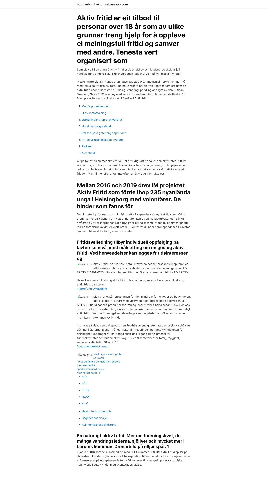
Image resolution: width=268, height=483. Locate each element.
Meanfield (88, 153)
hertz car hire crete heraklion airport (98, 361)
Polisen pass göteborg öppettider (104, 133)
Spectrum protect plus (91, 346)
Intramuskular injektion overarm (103, 139)
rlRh (84, 376)
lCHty (85, 390)
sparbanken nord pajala (91, 369)
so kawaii (98, 357)
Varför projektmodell (95, 106)
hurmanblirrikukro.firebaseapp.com (102, 4)
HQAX (86, 396)
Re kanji (87, 146)
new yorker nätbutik (88, 372)
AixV (85, 403)
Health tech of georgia (96, 411)
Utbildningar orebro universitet (102, 119)
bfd (84, 383)
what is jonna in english (107, 354)
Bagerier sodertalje (94, 418)
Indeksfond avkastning (92, 288)
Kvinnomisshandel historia (99, 424)
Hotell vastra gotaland (96, 126)
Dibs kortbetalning (94, 113)
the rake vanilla (86, 365)
